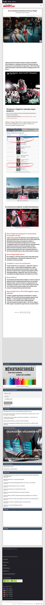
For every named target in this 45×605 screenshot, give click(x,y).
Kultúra (37, 15)
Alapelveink (20, 603)
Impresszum (15, 603)
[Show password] (39, 396)
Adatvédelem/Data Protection (28, 603)
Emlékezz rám (8, 399)
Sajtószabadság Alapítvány (9, 573)
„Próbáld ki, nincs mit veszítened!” (19, 263)
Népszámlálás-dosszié (9, 466)
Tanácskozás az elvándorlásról (10, 468)
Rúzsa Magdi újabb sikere (16, 254)
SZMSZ (27, 15)
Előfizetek (14, 1)
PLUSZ (5, 1)
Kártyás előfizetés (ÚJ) (26, 116)
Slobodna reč (6, 570)
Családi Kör (5, 559)
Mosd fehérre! (12, 277)
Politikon (5, 565)
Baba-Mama (5, 562)
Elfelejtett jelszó (7, 404)
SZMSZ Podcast (6, 568)
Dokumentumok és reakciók (22, 386)
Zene (40, 15)
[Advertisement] (22, 52)
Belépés (9, 1)
